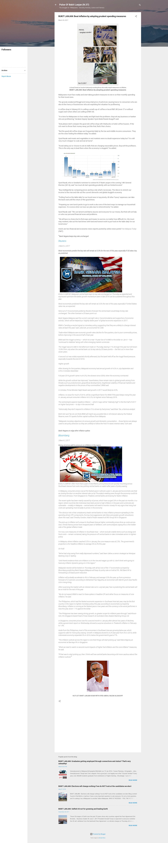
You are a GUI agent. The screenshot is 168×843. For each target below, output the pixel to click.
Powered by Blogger (99, 834)
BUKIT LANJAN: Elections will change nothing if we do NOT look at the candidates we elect (94, 786)
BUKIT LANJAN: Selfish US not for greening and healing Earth (83, 809)
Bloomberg (63, 435)
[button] (136, 16)
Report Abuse (6, 76)
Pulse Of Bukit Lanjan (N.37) (74, 4)
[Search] (140, 5)
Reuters (62, 241)
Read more (133, 780)
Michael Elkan (102, 838)
